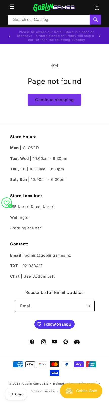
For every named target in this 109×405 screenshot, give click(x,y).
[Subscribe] (88, 306)
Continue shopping (54, 99)
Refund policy (63, 383)
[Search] (95, 20)
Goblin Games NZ (35, 383)
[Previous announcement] (9, 35)
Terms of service (42, 391)
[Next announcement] (99, 35)
